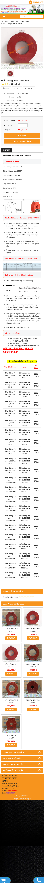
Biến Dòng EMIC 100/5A (11, 737)
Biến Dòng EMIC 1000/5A (33, 665)
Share (6, 88)
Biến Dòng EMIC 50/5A (33, 701)
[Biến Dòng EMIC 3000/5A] (33, 617)
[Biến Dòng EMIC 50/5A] (33, 689)
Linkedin (29, 88)
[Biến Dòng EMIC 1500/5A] (22, 48)
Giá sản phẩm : (10, 120)
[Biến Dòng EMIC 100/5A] (11, 724)
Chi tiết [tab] (6, 150)
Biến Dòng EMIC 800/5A (11, 701)
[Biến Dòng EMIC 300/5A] (11, 617)
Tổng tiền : (8, 130)
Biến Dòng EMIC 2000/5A (11, 665)
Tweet (17, 88)
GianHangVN (26, 799)
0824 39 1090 (12, 791)
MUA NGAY (11, 638)
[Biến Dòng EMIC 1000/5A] (33, 653)
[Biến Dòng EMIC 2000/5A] (11, 653)
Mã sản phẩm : (9, 94)
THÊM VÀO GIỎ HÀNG (22, 141)
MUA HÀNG (22, 136)
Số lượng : (8, 125)
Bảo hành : (11, 100)
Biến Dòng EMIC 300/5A (11, 630)
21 (15, 84)
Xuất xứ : (12, 97)
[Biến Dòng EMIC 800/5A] (11, 689)
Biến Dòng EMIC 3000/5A (33, 630)
